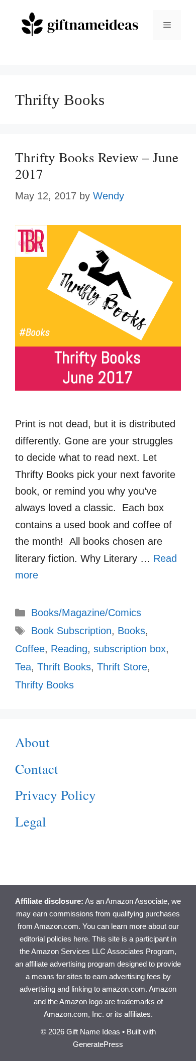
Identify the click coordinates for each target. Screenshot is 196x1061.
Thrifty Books (44, 684)
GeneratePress (98, 1044)
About (32, 742)
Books (131, 630)
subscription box (129, 648)
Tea (23, 666)
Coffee (30, 648)
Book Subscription (71, 630)
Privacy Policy (55, 795)
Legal (30, 821)
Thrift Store (122, 666)
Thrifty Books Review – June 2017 (96, 165)
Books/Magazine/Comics (86, 612)
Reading (69, 648)
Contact (36, 769)
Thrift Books (64, 666)
